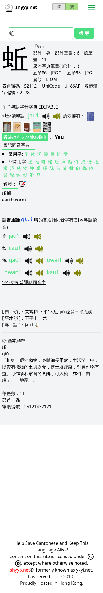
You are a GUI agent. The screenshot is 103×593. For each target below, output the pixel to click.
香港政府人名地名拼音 (25, 137)
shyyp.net (20, 570)
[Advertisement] (51, 479)
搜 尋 (84, 33)
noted (80, 563)
